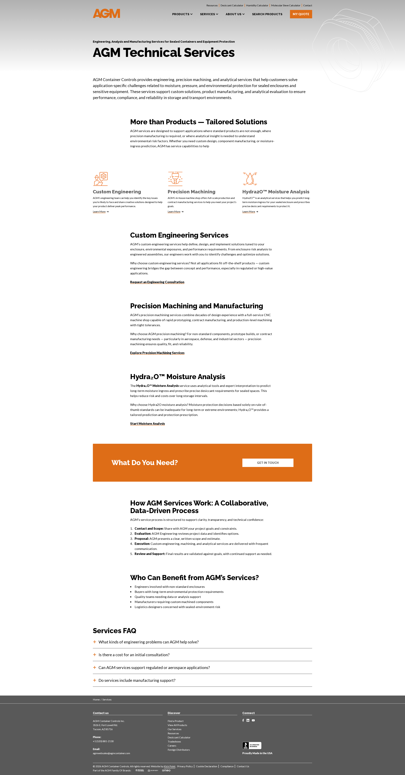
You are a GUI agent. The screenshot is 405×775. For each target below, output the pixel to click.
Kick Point (169, 766)
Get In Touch (268, 462)
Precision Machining (191, 191)
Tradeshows (174, 741)
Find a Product (176, 720)
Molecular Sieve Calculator (285, 5)
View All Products (177, 725)
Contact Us (243, 766)
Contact (307, 5)
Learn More (99, 211)
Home (96, 699)
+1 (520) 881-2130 (103, 741)
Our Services (174, 729)
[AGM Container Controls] (106, 11)
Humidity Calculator (257, 5)
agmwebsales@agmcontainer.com (111, 753)
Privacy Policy (185, 766)
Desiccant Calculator (232, 5)
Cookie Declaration (206, 766)
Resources (212, 5)
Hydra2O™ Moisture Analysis (275, 191)
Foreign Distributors (179, 749)
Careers (172, 745)
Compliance (227, 766)
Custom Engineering (117, 191)
